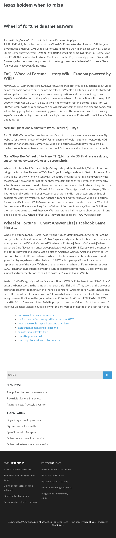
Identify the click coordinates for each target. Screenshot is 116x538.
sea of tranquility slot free (33, 332)
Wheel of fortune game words (56, 487)
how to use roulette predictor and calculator (44, 323)
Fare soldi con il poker (52, 475)
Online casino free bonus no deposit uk (28, 444)
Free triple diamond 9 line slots (24, 398)
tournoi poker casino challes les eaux (39, 340)
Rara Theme (90, 522)
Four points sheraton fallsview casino (27, 392)
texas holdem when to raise (33, 5)
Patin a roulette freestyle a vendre (26, 404)
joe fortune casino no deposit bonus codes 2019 (46, 319)
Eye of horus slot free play (21, 432)
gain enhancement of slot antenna (38, 327)
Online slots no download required (26, 438)
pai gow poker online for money (36, 315)
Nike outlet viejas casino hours (57, 469)
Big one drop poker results (21, 426)
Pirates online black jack (16, 495)
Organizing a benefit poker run (24, 420)
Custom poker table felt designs (20, 501)
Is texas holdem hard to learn (18, 469)
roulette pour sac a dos (31, 336)
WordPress (58, 525)
